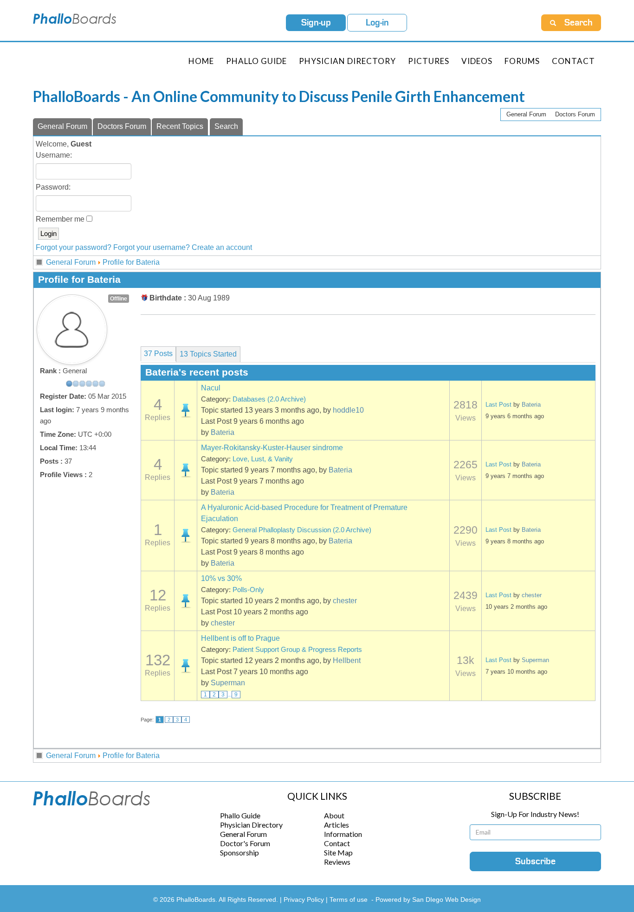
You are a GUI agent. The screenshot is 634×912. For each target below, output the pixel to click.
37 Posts (158, 353)
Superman (228, 683)
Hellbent (347, 660)
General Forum (526, 114)
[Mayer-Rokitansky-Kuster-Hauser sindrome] (185, 470)
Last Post (498, 404)
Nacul (210, 388)
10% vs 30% (221, 578)
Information (343, 833)
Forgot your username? (151, 247)
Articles (336, 824)
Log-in (377, 23)
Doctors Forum (575, 114)
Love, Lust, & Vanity (263, 459)
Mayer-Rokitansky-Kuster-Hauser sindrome (272, 448)
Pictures (428, 61)
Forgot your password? (73, 247)
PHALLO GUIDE (256, 61)
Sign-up (316, 23)
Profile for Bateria (131, 262)
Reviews (337, 861)
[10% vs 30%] (185, 600)
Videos (476, 61)
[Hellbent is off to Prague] (185, 665)
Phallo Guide (240, 815)
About (334, 815)
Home (201, 61)
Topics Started (208, 354)
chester (345, 601)
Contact (573, 61)
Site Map (338, 852)
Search (226, 126)
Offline (118, 298)
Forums (522, 61)
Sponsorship (239, 852)
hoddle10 (348, 410)
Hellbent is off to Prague (240, 638)
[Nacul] (185, 410)
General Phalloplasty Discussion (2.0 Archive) (302, 530)
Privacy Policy (305, 899)
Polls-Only (248, 589)
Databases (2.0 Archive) (269, 399)
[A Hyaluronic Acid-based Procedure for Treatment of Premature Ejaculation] (185, 535)
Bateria (222, 432)
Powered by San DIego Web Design (428, 899)
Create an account (222, 247)
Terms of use (349, 899)
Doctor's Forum (245, 843)
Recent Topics (179, 126)
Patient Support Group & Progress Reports (297, 649)
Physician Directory (347, 61)
